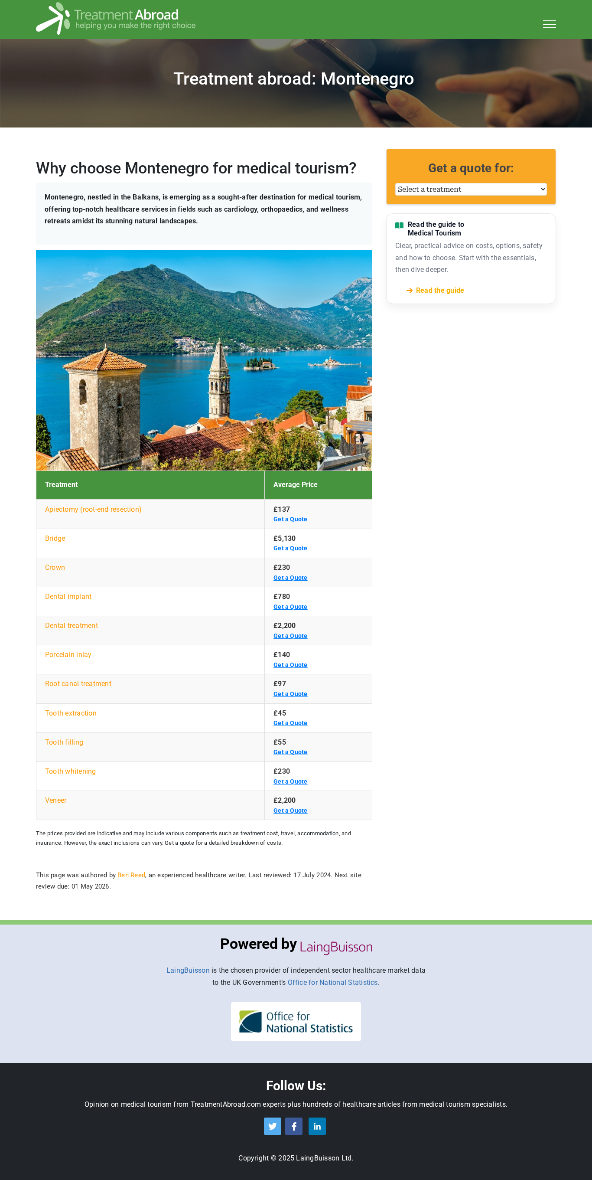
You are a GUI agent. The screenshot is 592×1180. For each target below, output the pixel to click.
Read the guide (440, 290)
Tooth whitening (70, 771)
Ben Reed (131, 875)
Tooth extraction (71, 713)
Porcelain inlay (68, 654)
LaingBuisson (188, 970)
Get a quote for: (471, 168)
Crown (55, 567)
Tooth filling (64, 742)
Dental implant (68, 596)
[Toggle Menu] (549, 24)
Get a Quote (290, 519)
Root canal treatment (78, 684)
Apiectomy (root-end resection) (93, 509)
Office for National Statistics (333, 982)
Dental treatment (71, 625)
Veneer (55, 800)
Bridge (55, 538)
